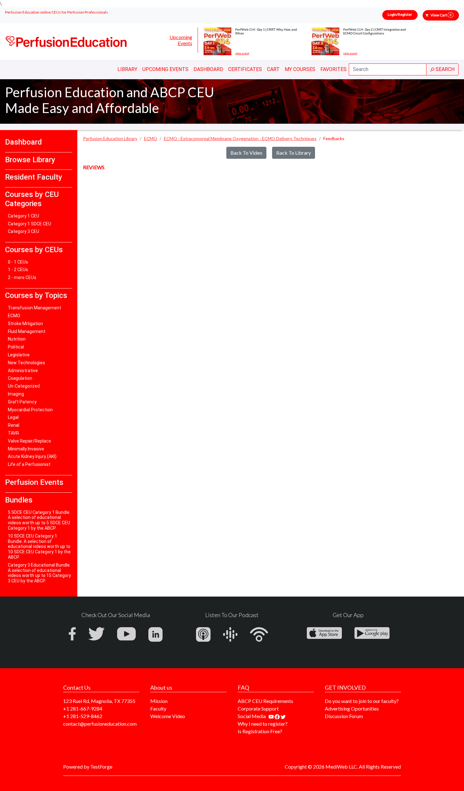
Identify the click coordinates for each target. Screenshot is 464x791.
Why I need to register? (263, 724)
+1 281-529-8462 (82, 716)
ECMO (14, 315)
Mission (159, 701)
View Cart (441, 15)
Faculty (158, 708)
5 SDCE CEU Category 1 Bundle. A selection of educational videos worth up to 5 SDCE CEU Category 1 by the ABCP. (39, 520)
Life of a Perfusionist (29, 464)
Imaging (16, 393)
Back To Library (293, 153)
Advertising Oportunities (352, 708)
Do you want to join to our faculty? (362, 701)
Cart (273, 69)
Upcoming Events (181, 40)
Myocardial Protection (30, 409)
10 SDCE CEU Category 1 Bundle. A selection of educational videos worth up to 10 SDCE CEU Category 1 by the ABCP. (39, 546)
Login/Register (400, 14)
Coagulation (20, 378)
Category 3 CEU (23, 231)
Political (16, 346)
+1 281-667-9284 (82, 708)
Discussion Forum (344, 716)
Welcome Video (167, 716)
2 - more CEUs (22, 277)
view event (242, 53)
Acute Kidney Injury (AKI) (32, 456)
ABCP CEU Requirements (265, 701)
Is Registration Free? (260, 731)
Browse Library (30, 159)
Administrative (23, 370)
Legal (13, 417)
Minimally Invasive (26, 448)
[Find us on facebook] (278, 716)
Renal (13, 425)
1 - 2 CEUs (18, 269)
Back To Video (246, 153)
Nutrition (17, 339)
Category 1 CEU (23, 215)
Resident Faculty (33, 177)
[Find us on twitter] (283, 716)
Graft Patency (22, 401)
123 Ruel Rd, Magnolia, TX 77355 (99, 701)
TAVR (13, 433)
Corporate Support (258, 708)
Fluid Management (26, 331)
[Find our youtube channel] (272, 716)
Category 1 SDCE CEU (29, 223)
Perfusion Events (34, 482)
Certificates (245, 69)
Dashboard (208, 69)
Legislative (19, 354)
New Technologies (26, 362)
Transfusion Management (34, 307)
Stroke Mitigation (25, 323)
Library (127, 69)
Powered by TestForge (87, 767)
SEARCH (444, 69)
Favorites (333, 69)
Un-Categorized (24, 386)
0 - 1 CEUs (18, 262)
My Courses (300, 69)
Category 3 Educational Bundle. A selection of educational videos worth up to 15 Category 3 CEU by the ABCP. (39, 572)
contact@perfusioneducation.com (100, 724)
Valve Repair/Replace (29, 440)
